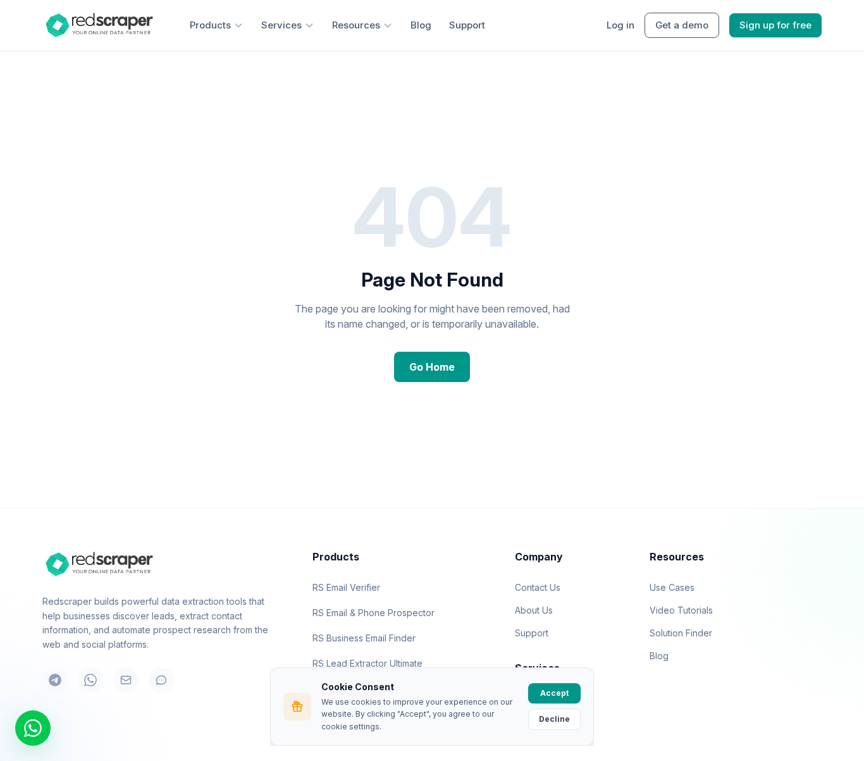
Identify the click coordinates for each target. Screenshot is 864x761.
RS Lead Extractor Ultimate (367, 663)
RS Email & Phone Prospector (373, 612)
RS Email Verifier (346, 587)
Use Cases (672, 587)
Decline (554, 719)
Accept (554, 693)
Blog (420, 25)
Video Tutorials (681, 610)
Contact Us (537, 587)
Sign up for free (775, 25)
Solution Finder (681, 633)
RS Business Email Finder (364, 638)
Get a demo (681, 25)
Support (467, 25)
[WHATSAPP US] (33, 728)
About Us (534, 610)
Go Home (432, 367)
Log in (620, 25)
